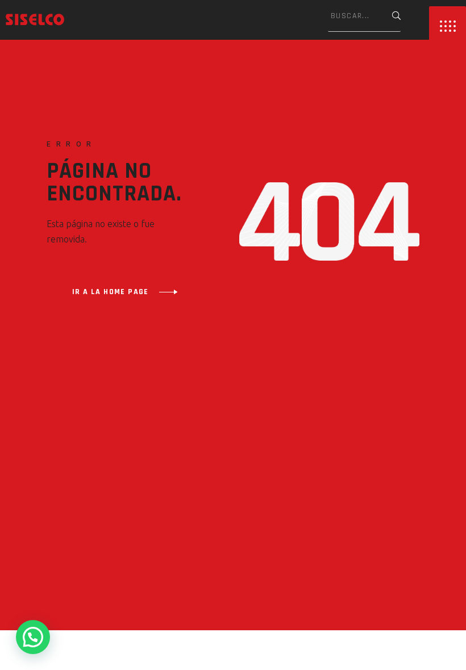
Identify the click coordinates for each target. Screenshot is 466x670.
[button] (33, 637)
